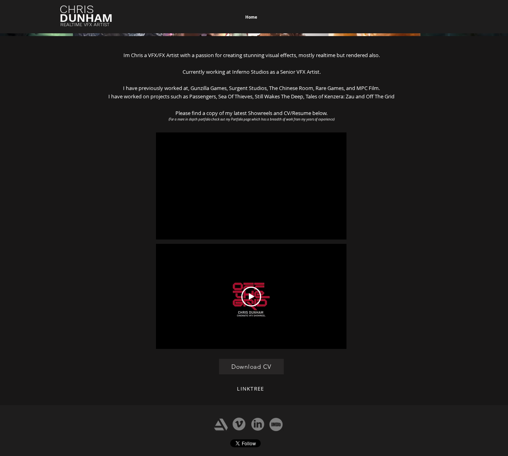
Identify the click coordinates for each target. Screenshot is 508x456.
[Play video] (251, 297)
